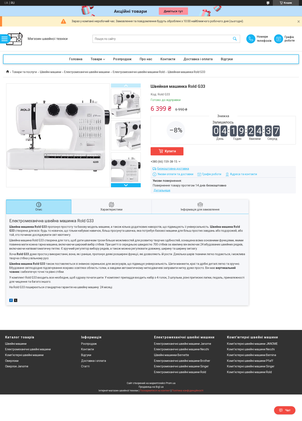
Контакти (167, 59)
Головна (75, 59)
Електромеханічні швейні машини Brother (182, 360)
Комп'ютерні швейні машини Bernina (251, 355)
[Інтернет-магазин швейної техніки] (14, 39)
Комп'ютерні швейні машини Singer (250, 366)
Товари (96, 59)
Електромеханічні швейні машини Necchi (181, 349)
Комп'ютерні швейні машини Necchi (251, 349)
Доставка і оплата (198, 59)
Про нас (146, 59)
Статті (85, 366)
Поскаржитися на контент (155, 390)
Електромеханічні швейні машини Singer (181, 366)
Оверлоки (11, 360)
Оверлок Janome (16, 366)
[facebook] (11, 301)
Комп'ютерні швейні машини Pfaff (250, 360)
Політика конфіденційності (187, 390)
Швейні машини (50, 72)
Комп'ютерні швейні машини (24, 355)
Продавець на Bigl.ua (151, 386)
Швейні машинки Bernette (171, 355)
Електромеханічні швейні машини (87, 72)
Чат (287, 410)
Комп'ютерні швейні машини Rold (249, 372)
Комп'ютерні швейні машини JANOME (252, 343)
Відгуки (227, 59)
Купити (170, 151)
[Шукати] (235, 39)
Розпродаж (122, 59)
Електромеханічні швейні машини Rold (139, 72)
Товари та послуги (24, 72)
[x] (15, 301)
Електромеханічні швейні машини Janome (182, 343)
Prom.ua (170, 383)
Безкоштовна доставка (173, 168)
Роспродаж (89, 343)
